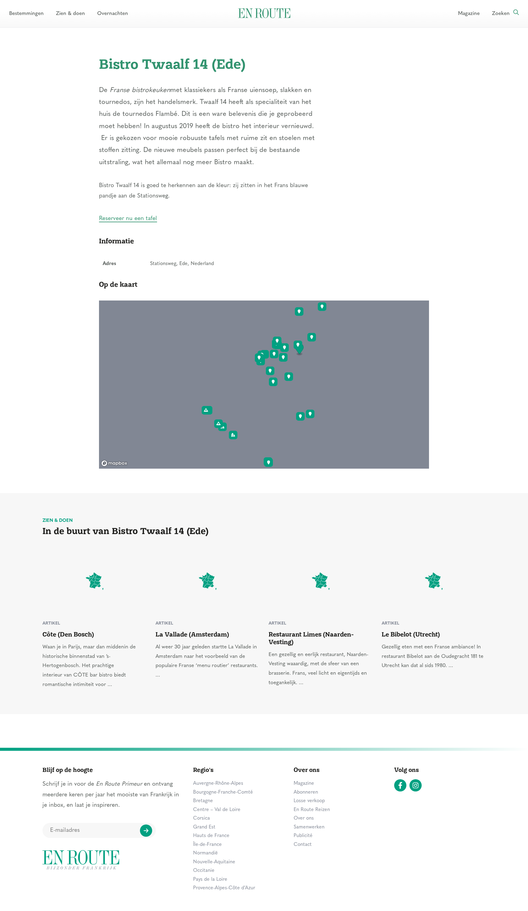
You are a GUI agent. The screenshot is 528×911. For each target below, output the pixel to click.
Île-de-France (207, 844)
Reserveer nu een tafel (128, 219)
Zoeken (501, 13)
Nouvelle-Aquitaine (214, 862)
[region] (264, 385)
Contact (303, 844)
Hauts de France (211, 835)
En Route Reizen (312, 809)
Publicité (303, 835)
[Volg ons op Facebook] (400, 785)
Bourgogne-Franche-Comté (223, 792)
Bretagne (203, 801)
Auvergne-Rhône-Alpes (218, 783)
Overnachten (112, 13)
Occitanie (204, 870)
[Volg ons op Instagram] (415, 785)
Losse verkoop (309, 801)
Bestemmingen (26, 13)
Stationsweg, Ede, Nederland (182, 263)
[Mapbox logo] (114, 463)
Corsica (201, 818)
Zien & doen (70, 13)
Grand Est (204, 827)
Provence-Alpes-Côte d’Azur (224, 888)
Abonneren (306, 792)
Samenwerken (309, 827)
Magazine (469, 13)
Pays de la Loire (210, 879)
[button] (299, 349)
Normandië (205, 853)
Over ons (304, 818)
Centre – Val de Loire (216, 809)
